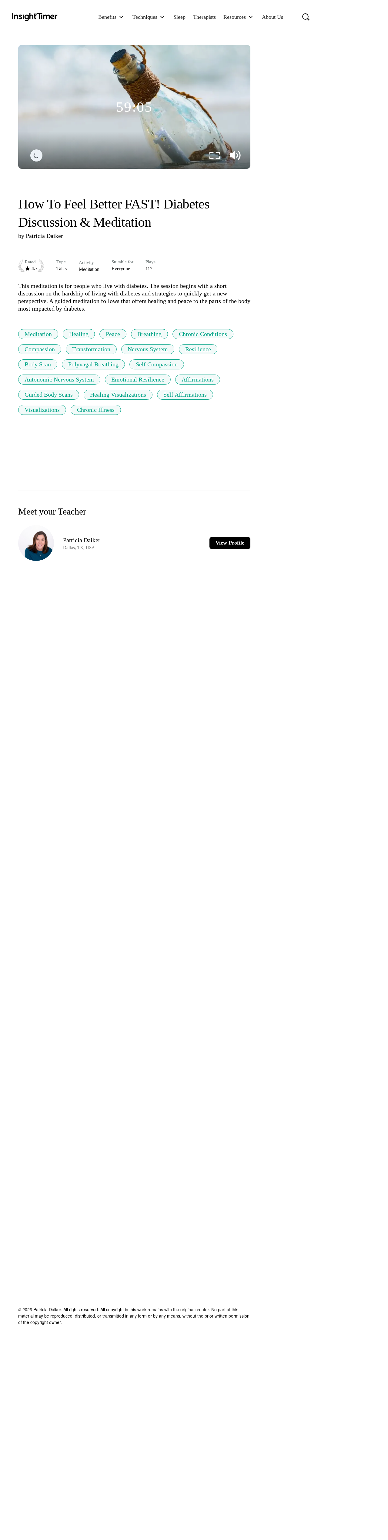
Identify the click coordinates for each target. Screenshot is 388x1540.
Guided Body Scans (49, 394)
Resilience (198, 349)
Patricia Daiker (44, 235)
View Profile (230, 543)
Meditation (38, 334)
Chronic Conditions (203, 334)
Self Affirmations (185, 394)
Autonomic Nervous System (59, 379)
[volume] (235, 155)
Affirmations (198, 379)
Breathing (149, 334)
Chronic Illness (96, 409)
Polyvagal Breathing (93, 364)
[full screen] (214, 155)
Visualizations (42, 409)
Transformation (91, 349)
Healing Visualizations (118, 394)
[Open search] (306, 17)
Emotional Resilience (137, 379)
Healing (79, 334)
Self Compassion (157, 364)
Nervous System (148, 349)
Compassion (40, 349)
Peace (113, 334)
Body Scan (38, 364)
